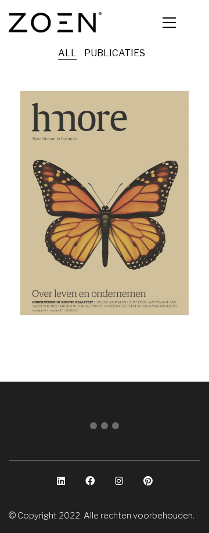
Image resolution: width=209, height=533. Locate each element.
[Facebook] (90, 480)
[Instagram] (119, 480)
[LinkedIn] (61, 480)
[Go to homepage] (55, 22)
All (67, 53)
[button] (181, 22)
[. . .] (104, 428)
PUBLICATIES (114, 53)
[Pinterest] (148, 480)
